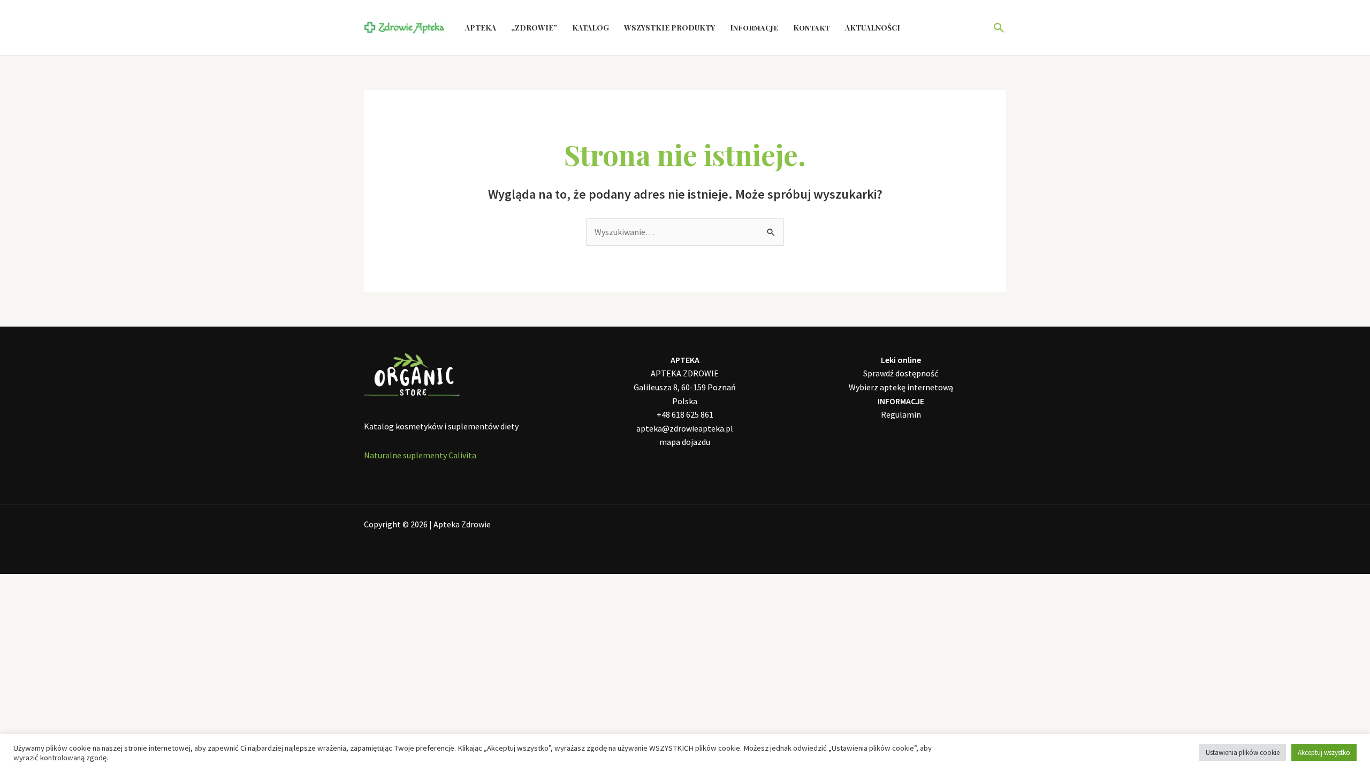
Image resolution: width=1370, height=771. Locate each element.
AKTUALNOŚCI (872, 27)
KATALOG (590, 27)
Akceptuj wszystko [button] (1324, 752)
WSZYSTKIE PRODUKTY (669, 27)
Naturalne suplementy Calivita (420, 455)
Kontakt (811, 27)
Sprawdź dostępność (900, 373)
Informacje (754, 27)
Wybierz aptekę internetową (901, 387)
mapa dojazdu (684, 441)
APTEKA (480, 27)
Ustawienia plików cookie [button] (1243, 752)
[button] (999, 28)
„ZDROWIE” (534, 27)
